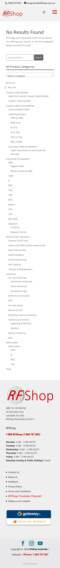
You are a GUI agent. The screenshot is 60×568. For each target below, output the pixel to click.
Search (39, 57)
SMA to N (15, 122)
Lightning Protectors (21, 323)
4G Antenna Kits (19, 291)
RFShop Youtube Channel (24, 496)
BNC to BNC (17, 141)
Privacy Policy (15, 486)
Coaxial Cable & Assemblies (20, 105)
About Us (13, 477)
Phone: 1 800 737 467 (35, 554)
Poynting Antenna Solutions (22, 315)
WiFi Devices (14, 264)
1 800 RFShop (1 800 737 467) (23, 434)
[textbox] (30, 76)
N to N (14, 127)
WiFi (10, 337)
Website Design (30, 563)
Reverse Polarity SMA (21, 170)
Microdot (13, 218)
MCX (10, 199)
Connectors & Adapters (18, 158)
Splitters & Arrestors (18, 319)
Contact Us (13, 472)
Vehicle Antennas (17, 333)
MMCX (11, 204)
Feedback (13, 481)
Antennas (11, 274)
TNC (10, 190)
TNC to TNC (16, 137)
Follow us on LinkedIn (19, 501)
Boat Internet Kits (17, 250)
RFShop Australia (38, 549)
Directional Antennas (21, 281)
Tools (8, 369)
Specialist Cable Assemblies (22, 146)
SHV (10, 209)
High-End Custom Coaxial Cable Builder (28, 96)
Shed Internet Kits (17, 259)
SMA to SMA (17, 117)
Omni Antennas (19, 286)
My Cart (12, 87)
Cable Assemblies (17, 114)
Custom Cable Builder (17, 92)
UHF (10, 214)
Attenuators (12, 342)
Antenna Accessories (19, 295)
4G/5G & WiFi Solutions (18, 236)
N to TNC (15, 132)
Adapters (13, 223)
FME (10, 194)
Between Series (18, 232)
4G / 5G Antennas (17, 277)
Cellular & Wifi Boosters (20, 269)
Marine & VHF (15, 310)
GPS (10, 300)
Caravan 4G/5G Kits (18, 240)
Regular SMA (17, 166)
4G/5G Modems (16, 254)
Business (10, 82)
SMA (10, 162)
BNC (10, 185)
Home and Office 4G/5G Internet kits (27, 245)
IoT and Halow (15, 305)
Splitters (15, 328)
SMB (10, 175)
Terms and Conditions (19, 491)
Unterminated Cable (18, 109)
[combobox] (30, 75)
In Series (15, 227)
